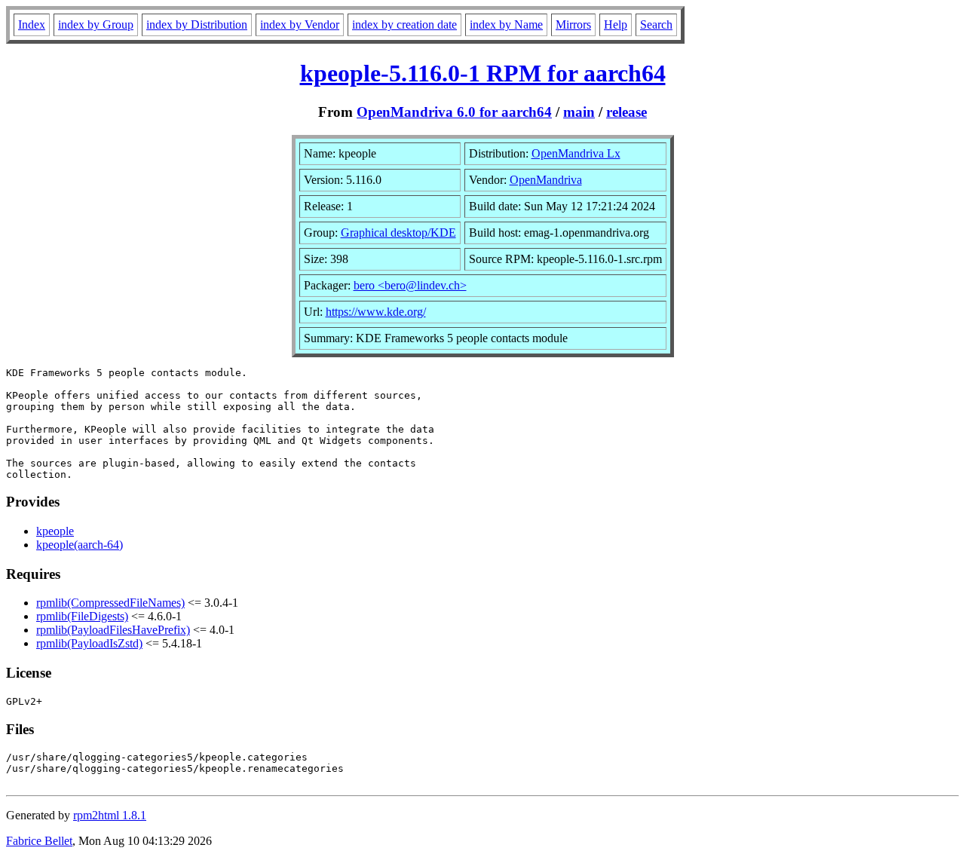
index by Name (506, 24)
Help (615, 24)
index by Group (95, 24)
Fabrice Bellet (39, 840)
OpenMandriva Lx (576, 153)
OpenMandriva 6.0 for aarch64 (454, 112)
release (626, 112)
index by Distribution (196, 24)
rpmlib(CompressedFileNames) (110, 602)
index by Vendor (299, 24)
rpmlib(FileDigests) (82, 616)
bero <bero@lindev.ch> (410, 285)
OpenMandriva (546, 179)
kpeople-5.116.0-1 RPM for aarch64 (483, 73)
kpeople (55, 531)
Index (31, 24)
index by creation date (404, 24)
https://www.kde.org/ (376, 311)
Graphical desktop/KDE (398, 232)
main (579, 112)
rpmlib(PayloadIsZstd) (89, 643)
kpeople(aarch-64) (79, 544)
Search (656, 24)
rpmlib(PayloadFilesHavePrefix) (113, 629)
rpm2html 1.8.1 (109, 815)
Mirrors (573, 24)
